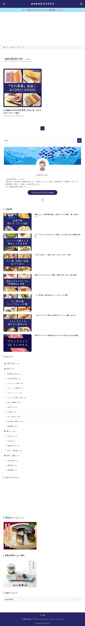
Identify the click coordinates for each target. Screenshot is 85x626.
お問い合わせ (27, 619)
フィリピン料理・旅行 (16, 397)
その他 (11, 441)
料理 (10, 368)
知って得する (13, 416)
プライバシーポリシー (41, 619)
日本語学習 (12, 460)
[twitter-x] (42, 199)
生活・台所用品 (14, 450)
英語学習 (12, 465)
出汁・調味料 (13, 402)
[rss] (44, 615)
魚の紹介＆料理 (14, 421)
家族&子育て (13, 445)
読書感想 (12, 470)
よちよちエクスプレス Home (42, 192)
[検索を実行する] (79, 140)
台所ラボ (12, 407)
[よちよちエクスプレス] (42, 4)
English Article (14, 374)
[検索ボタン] (81, 4)
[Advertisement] (42, 28)
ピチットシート (14, 393)
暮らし (11, 431)
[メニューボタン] (4, 4)
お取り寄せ (13, 363)
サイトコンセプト (56, 619)
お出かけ (12, 436)
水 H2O (11, 412)
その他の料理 (13, 378)
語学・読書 (13, 455)
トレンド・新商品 (15, 388)
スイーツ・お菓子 (15, 383)
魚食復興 (12, 426)
